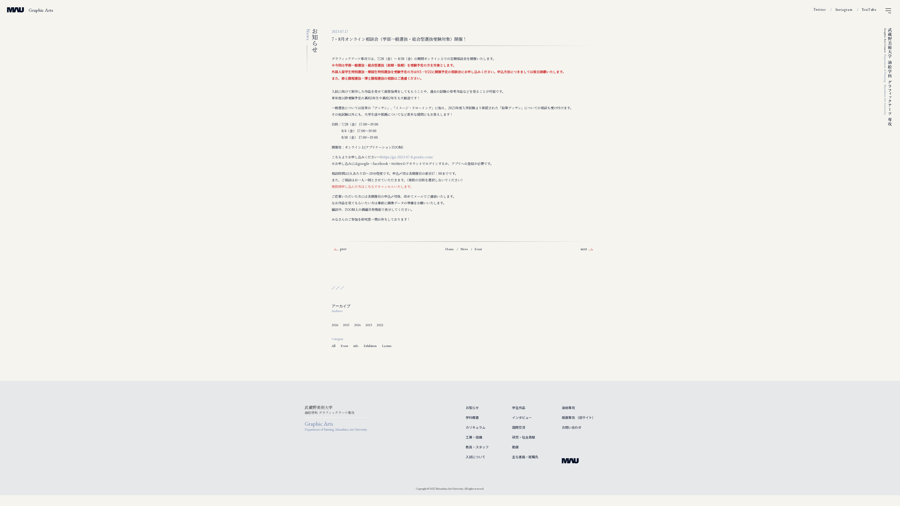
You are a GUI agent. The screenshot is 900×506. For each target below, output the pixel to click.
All (333, 346)
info (355, 346)
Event (478, 249)
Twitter (819, 9)
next (584, 248)
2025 (346, 325)
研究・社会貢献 (523, 437)
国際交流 (518, 427)
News (464, 249)
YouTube (869, 9)
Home (449, 249)
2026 (335, 325)
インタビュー (522, 417)
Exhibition (370, 346)
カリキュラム (475, 427)
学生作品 (518, 407)
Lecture (387, 346)
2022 (380, 325)
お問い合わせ (571, 427)
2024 (357, 325)
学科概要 (472, 417)
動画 (515, 447)
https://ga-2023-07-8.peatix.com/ (407, 157)
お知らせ (472, 407)
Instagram (844, 9)
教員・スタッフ (477, 447)
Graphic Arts (41, 10)
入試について (475, 456)
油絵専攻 (568, 407)
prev (343, 248)
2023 (368, 325)
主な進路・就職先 (525, 456)
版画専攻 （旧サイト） (578, 417)
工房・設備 (474, 437)
